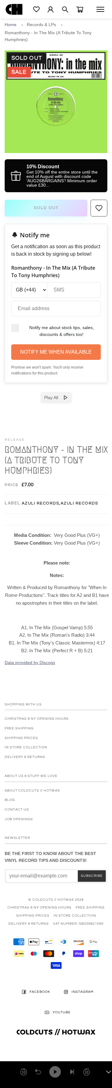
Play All (53, 397)
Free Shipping (19, 728)
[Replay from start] (38, 1071)
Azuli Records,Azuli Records (60, 503)
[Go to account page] (50, 9)
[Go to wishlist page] (36, 9)
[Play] (55, 1071)
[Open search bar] (65, 9)
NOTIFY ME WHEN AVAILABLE (56, 352)
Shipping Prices (21, 738)
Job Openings (19, 819)
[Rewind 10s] (23, 1071)
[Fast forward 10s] (86, 1071)
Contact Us (17, 809)
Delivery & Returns (25, 757)
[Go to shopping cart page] (80, 9)
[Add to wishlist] (99, 208)
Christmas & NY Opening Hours (37, 718)
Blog (10, 800)
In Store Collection (26, 747)
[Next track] (72, 1071)
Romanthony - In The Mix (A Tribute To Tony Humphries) (48, 36)
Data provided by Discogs (30, 662)
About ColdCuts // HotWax (32, 790)
